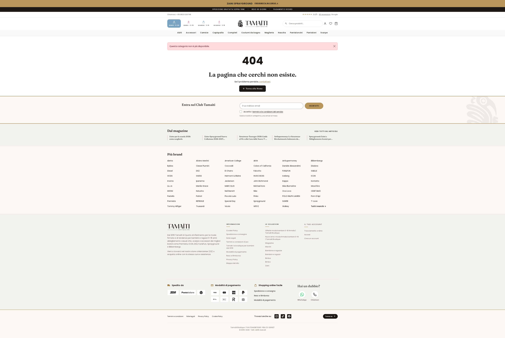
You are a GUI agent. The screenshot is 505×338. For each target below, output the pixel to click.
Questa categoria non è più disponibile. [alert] (189, 46)
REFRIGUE (200, 201)
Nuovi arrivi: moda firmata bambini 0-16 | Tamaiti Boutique (282, 238)
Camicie (204, 32)
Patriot (199, 196)
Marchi (268, 247)
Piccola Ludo (230, 196)
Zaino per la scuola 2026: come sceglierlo (180, 137)
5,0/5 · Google (320, 14)
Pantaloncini (296, 32)
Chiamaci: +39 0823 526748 (179, 14)
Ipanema (200, 181)
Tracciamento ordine (313, 231)
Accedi (307, 234)
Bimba (268, 258)
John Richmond (261, 181)
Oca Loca (286, 191)
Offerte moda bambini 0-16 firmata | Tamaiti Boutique (280, 231)
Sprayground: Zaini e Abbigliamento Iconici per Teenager (320, 137)
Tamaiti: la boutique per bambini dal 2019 (240, 247)
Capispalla (218, 32)
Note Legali (231, 238)
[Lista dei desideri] (330, 23)
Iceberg (285, 176)
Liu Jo (169, 186)
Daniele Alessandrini (291, 166)
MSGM (170, 191)
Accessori (191, 32)
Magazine (269, 243)
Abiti (179, 32)
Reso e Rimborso (233, 256)
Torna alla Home (252, 88)
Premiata (171, 201)
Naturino (200, 191)
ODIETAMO (316, 191)
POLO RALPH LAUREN (291, 196)
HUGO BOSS (259, 176)
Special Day (230, 201)
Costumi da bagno (250, 32)
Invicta (170, 181)
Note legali (190, 316)
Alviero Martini (202, 160)
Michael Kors (259, 186)
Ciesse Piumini (202, 166)
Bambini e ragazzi (272, 254)
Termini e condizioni (175, 316)
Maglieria (269, 32)
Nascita (282, 32)
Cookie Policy (232, 230)
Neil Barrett (230, 191)
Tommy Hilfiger (174, 206)
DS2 (198, 171)
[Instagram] (276, 316)
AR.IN (256, 160)
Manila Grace (202, 186)
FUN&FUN (286, 171)
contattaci (264, 81)
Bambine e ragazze (273, 250)
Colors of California (262, 166)
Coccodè (229, 166)
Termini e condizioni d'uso (237, 242)
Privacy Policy (232, 259)
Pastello (170, 196)
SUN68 (285, 201)
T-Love (314, 201)
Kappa (285, 181)
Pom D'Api (315, 196)
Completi (232, 32)
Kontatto (315, 181)
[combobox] (303, 23)
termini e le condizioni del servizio (267, 111)
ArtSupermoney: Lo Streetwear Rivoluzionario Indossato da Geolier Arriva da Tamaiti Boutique (287, 137)
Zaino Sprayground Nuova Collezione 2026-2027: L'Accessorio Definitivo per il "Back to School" (216, 137)
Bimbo (268, 262)
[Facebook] (289, 316)
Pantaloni (311, 32)
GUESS (199, 176)
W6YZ (256, 206)
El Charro (229, 171)
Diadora (314, 166)
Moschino (315, 186)
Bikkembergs (317, 160)
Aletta (170, 160)
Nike (255, 191)
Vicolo (227, 206)
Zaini (267, 266)
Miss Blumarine (289, 186)
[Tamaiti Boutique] (178, 226)
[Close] (334, 46)
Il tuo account (313, 224)
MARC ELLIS (229, 186)
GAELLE (314, 171)
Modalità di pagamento (236, 252)
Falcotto (257, 171)
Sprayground (259, 201)
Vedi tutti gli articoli (326, 131)
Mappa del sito (232, 263)
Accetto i (263, 111)
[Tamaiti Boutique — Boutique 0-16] (253, 23)
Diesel (170, 171)
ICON (313, 176)
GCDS (170, 176)
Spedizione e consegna (236, 234)
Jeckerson (229, 181)
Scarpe (324, 32)
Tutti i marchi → (318, 206)
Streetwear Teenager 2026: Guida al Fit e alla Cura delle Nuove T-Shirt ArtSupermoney (253, 137)
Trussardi (200, 206)
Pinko (256, 196)
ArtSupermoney (289, 160)
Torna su (330, 316)
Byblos (170, 166)
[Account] (325, 23)
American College (233, 160)
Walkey (285, 206)
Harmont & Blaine (233, 176)
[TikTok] (283, 316)
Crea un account (311, 238)
